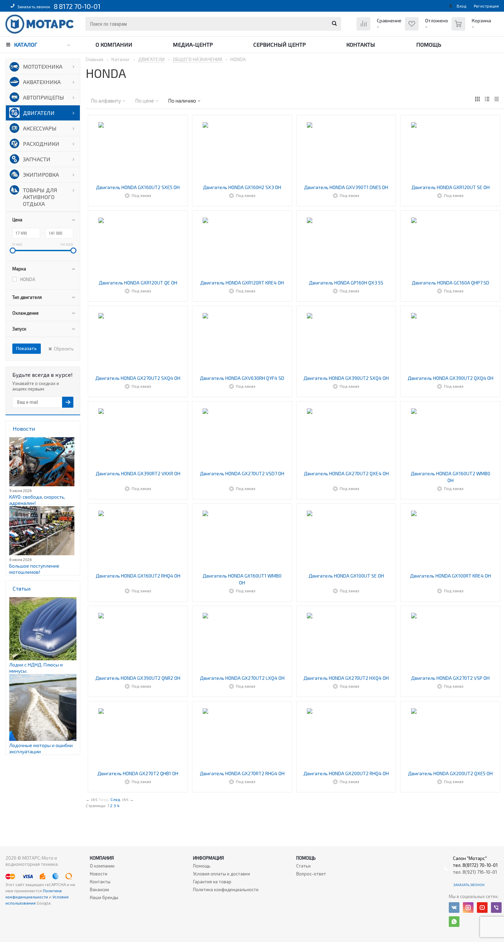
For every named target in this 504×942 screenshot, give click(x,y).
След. (115, 799)
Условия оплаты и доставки (221, 873)
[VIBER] (496, 907)
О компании (114, 44)
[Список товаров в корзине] (472, 27)
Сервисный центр (279, 44)
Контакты (360, 44)
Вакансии (99, 889)
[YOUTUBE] (482, 907)
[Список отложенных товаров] (427, 29)
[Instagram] (468, 907)
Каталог (25, 44)
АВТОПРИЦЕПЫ (43, 97)
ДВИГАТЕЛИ (39, 112)
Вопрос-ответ (311, 873)
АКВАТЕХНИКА (42, 82)
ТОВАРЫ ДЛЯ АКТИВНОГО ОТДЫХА (40, 197)
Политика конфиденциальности (226, 889)
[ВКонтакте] (454, 907)
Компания (102, 858)
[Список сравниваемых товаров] (380, 29)
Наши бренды (104, 897)
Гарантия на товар (212, 881)
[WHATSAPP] (454, 921)
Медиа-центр (193, 44)
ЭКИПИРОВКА (41, 174)
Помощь (428, 44)
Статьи (303, 866)
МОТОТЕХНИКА (42, 66)
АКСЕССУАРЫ (40, 128)
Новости (98, 873)
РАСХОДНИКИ (41, 143)
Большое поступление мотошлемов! (34, 569)
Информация (208, 858)
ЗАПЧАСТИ (36, 159)
